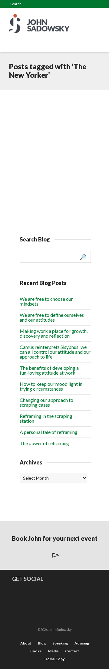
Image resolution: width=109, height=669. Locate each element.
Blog (42, 643)
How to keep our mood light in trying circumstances (51, 386)
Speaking (60, 643)
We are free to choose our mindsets (46, 301)
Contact (72, 651)
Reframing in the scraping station (46, 418)
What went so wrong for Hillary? (54, 110)
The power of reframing (44, 443)
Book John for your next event (54, 538)
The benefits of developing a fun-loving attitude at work (49, 370)
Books (35, 651)
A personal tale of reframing (49, 432)
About (25, 643)
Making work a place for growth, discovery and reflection (54, 333)
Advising (81, 643)
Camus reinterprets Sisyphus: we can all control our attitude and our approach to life (55, 351)
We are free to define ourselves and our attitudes (52, 317)
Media (53, 651)
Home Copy (54, 659)
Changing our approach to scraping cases (46, 402)
